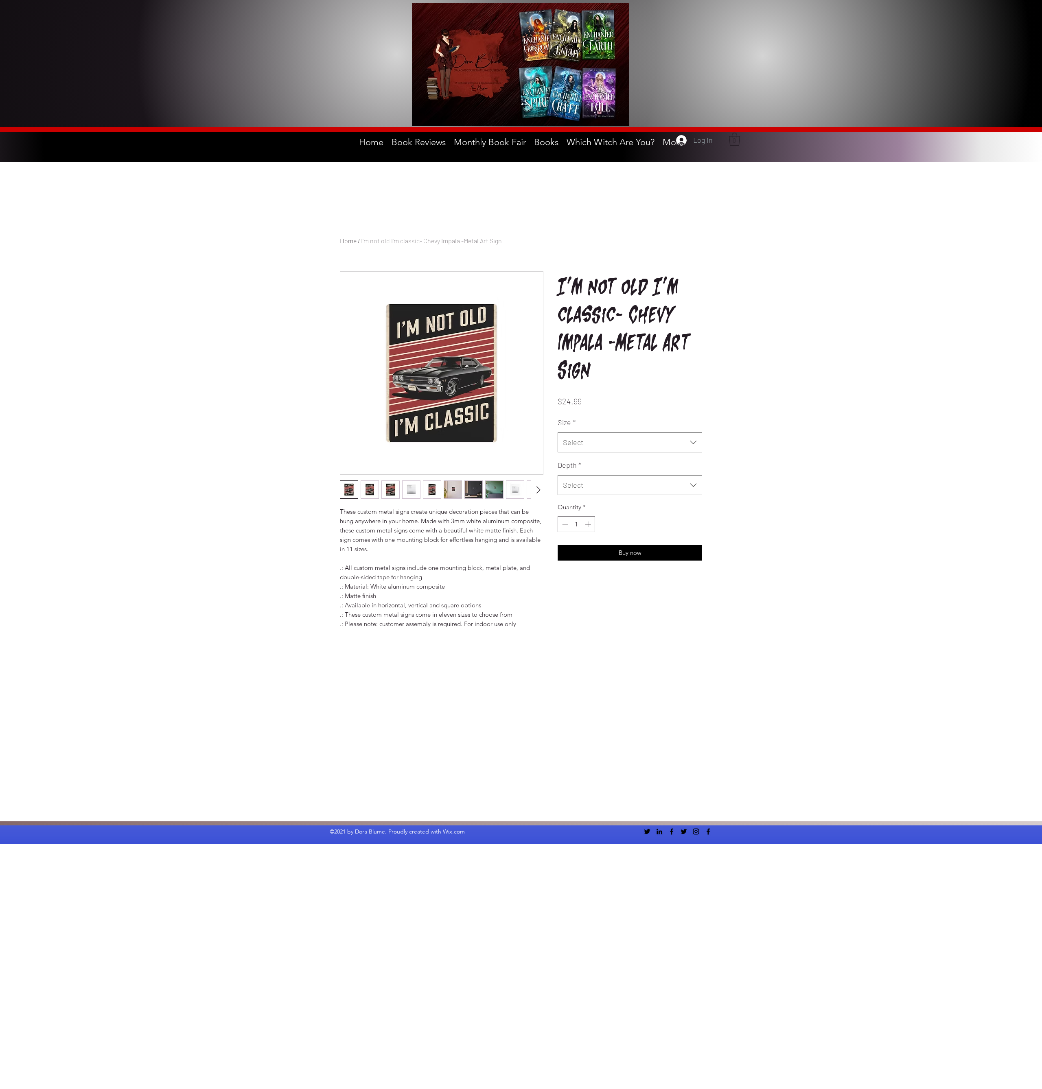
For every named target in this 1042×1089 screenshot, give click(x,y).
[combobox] (630, 442)
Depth (569, 464)
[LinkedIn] (659, 831)
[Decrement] (564, 524)
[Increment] (588, 524)
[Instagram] (696, 831)
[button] (734, 139)
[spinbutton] (576, 524)
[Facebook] (672, 831)
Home (348, 240)
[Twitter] (647, 831)
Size (567, 422)
